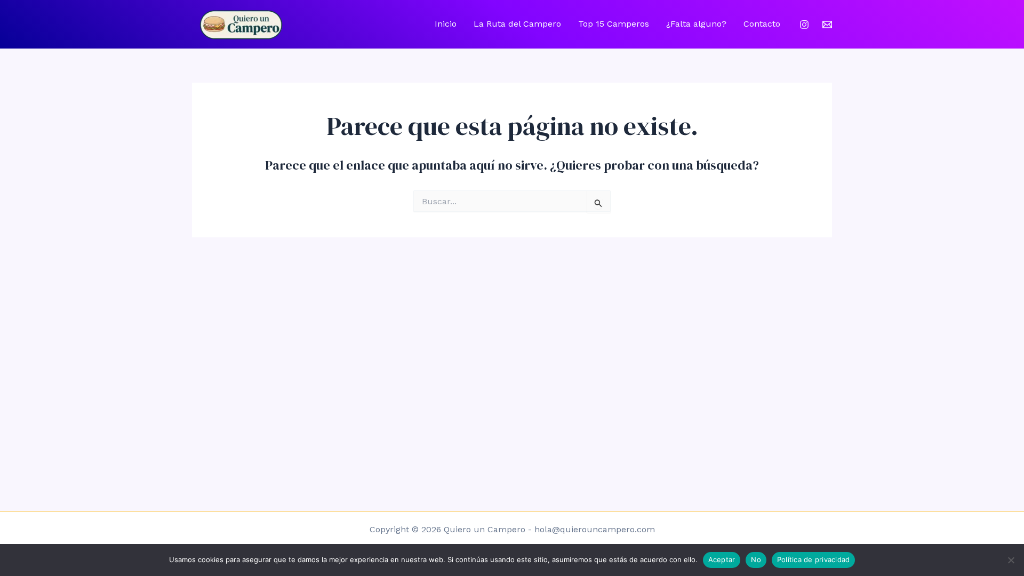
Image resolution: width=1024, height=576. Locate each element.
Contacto (761, 24)
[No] (1010, 560)
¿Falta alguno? (696, 24)
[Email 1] (827, 24)
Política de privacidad (813, 559)
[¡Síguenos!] (804, 24)
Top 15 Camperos (613, 24)
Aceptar (721, 559)
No (756, 559)
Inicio (446, 24)
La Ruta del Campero (517, 24)
